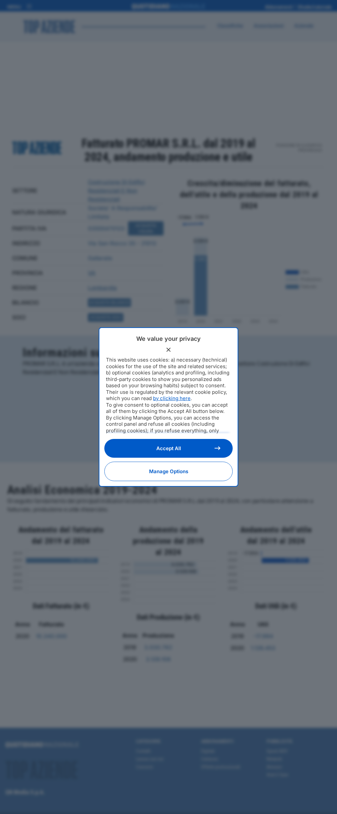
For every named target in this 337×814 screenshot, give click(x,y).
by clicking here (172, 398)
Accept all (168, 448)
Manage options (168, 471)
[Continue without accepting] (168, 349)
